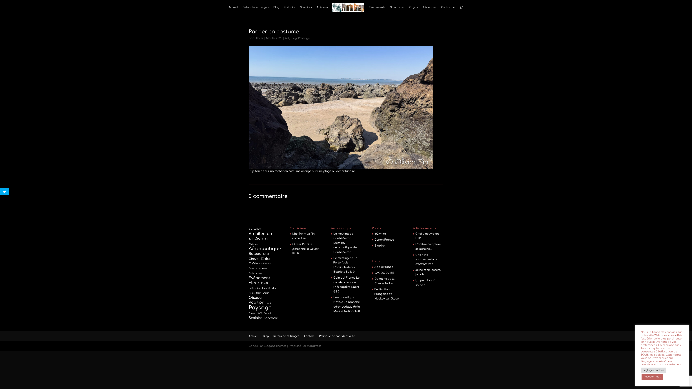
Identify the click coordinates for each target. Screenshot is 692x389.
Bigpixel (379, 245)
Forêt (264, 283)
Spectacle (271, 318)
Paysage (304, 38)
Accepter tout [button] (652, 376)
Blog (276, 7)
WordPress (314, 346)
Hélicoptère (255, 288)
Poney (252, 313)
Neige (252, 293)
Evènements (377, 7)
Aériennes (429, 7)
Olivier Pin (299, 244)
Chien (266, 259)
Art (287, 38)
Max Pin (297, 233)
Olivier (258, 38)
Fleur (254, 283)
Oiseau (255, 297)
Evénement (259, 278)
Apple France (383, 267)
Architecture (261, 234)
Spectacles (397, 7)
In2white (380, 233)
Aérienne (253, 244)
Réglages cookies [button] (653, 370)
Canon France (384, 239)
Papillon (256, 302)
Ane (250, 229)
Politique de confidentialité (337, 336)
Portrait (268, 313)
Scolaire (255, 318)
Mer (274, 288)
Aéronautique (265, 249)
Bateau (255, 254)
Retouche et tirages (256, 7)
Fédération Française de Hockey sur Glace (386, 294)
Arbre (257, 229)
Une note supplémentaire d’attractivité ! (426, 259)
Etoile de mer (255, 273)
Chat (266, 254)
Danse (267, 263)
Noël (258, 293)
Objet (266, 293)
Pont (259, 313)
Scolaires (306, 7)
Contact (446, 7)
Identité (266, 288)
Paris (268, 303)
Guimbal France (344, 277)
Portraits (289, 7)
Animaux (322, 7)
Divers (253, 268)
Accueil (233, 7)
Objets (413, 7)
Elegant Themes (275, 346)
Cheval (254, 259)
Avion (261, 239)
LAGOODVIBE (384, 272)
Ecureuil (263, 269)
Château (255, 263)
